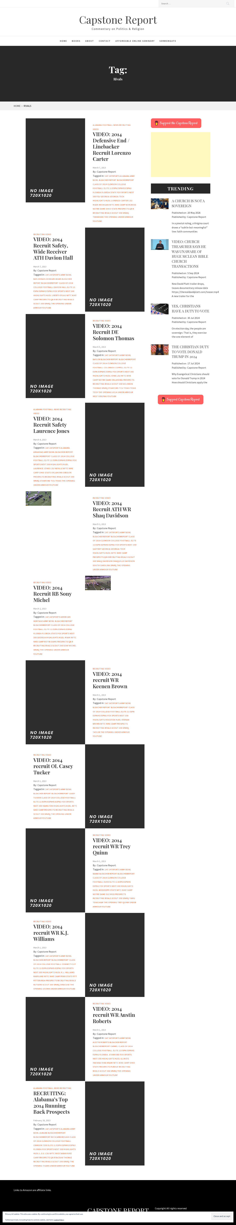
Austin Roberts (101, 1042)
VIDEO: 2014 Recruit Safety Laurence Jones (51, 424)
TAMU (132, 898)
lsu (130, 200)
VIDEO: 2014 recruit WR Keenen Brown (110, 679)
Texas (127, 388)
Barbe (96, 873)
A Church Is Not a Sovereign (188, 203)
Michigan (104, 205)
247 (106, 176)
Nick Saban (61, 1153)
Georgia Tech (117, 196)
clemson (112, 184)
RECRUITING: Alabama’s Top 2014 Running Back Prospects (51, 1102)
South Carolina (101, 565)
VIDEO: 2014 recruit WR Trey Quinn (112, 846)
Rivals (108, 213)
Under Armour (125, 217)
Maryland (38, 976)
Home (63, 40)
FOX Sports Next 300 (63, 291)
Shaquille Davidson (124, 561)
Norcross (131, 205)
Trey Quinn (123, 902)
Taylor (96, 732)
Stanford (113, 388)
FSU (98, 196)
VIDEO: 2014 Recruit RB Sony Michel (52, 593)
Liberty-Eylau (59, 295)
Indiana (97, 1063)
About (89, 40)
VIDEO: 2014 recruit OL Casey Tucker (53, 766)
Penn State (66, 976)
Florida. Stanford (109, 1054)
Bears (58, 279)
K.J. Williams (67, 972)
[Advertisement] (180, 154)
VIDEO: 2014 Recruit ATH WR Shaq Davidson (112, 509)
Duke (106, 882)
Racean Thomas (64, 1157)
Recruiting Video (42, 234)
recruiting (98, 213)
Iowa (113, 375)
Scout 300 (117, 213)
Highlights (99, 200)
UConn (46, 988)
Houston (110, 720)
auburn (43, 1133)
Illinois (125, 1058)
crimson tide (40, 1145)
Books (76, 40)
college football (43, 287)
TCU (121, 388)
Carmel (114, 1046)
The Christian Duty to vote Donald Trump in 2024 (190, 351)
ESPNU (128, 188)
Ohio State (112, 209)
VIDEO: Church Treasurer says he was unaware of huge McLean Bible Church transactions (190, 254)
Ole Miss (110, 894)
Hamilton (48, 806)
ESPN (114, 188)
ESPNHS (121, 188)
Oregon (67, 472)
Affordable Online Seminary (135, 40)
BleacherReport (125, 180)
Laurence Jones (41, 468)
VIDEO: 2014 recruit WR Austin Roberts (114, 1014)
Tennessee (98, 217)
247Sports (114, 176)
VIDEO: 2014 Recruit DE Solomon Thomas (113, 331)
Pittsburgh (39, 980)
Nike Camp (120, 205)
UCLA (114, 392)
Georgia (105, 196)
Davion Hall (60, 287)
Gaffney (97, 549)
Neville (59, 468)
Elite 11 (108, 188)
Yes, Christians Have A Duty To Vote (190, 308)
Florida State (109, 192)
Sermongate (167, 40)
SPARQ (126, 213)
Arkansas (38, 452)
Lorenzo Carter (119, 200)
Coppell (119, 367)
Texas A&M (98, 902)
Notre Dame (99, 209)
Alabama (124, 176)
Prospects (123, 209)
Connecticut (69, 964)
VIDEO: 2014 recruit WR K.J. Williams (51, 932)
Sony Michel (69, 645)
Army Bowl (66, 275)
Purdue (114, 1067)
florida (97, 192)
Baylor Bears (48, 279)
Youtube (97, 221)
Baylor (37, 279)
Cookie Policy (59, 1220)
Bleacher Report (108, 180)
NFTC (111, 205)
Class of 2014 (100, 184)
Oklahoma (117, 380)
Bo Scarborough (60, 1137)
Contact (105, 40)
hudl (108, 200)
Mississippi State (107, 890)
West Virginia (100, 396)
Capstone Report (118, 19)
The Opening (110, 217)
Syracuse (65, 984)
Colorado (109, 367)
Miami (96, 205)
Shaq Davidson (105, 561)
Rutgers (37, 984)
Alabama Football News (106, 125)
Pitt (75, 976)
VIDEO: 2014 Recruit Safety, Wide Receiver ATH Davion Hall (53, 248)
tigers (46, 1166)
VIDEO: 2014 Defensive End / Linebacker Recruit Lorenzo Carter (112, 146)
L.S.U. (42, 1153)
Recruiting (65, 1088)
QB (130, 209)
